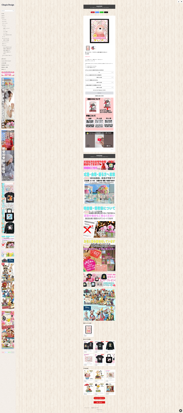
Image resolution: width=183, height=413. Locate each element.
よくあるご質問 (4, 63)
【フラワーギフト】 (4, 23)
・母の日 (4, 53)
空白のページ (4, 69)
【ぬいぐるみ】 (4, 21)
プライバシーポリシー (87, 407)
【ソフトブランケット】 (5, 41)
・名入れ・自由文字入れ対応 (7, 34)
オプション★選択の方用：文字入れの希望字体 (93, 75)
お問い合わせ (4, 58)
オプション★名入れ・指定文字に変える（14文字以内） (94, 70)
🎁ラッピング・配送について (99, 398)
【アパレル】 (4, 25)
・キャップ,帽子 (5, 31)
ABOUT (3, 15)
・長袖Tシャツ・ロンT (6, 28)
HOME (3, 13)
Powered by (98, 411)
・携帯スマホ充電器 (6, 40)
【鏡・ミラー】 (4, 43)
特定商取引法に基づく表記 (94, 407)
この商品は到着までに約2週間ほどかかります (93, 85)
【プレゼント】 (4, 45)
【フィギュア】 (4, 19)
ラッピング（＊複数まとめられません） (91, 80)
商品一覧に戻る (99, 402)
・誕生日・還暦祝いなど (6, 50)
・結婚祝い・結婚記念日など (7, 48)
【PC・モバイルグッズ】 (5, 38)
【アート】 (3, 36)
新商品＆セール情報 (5, 67)
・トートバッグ (5, 33)
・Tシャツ (4, 26)
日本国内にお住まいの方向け (99, 95)
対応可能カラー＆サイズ (5, 65)
